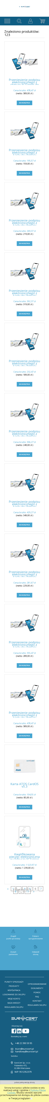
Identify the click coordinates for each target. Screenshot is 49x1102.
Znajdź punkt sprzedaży (13, 937)
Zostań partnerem (13, 953)
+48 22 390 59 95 (23, 1043)
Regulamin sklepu (13, 1007)
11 (27, 891)
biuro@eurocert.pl (24, 1048)
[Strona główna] (24, 5)
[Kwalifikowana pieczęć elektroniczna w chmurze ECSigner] (24, 836)
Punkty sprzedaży (13, 982)
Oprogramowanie (37, 984)
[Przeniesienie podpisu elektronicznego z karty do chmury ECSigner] (24, 132)
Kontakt (37, 1001)
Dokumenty (37, 988)
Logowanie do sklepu (14, 994)
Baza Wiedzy (13, 1003)
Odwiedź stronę (35, 953)
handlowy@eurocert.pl (26, 1051)
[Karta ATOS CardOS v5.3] (24, 766)
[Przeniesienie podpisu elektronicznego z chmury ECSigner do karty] (24, 62)
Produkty (14, 986)
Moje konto (14, 998)
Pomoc (37, 992)
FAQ (37, 996)
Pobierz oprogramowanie (35, 937)
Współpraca (14, 990)
